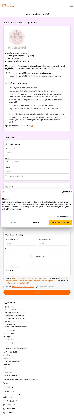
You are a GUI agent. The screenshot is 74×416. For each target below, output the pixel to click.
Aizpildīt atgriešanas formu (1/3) (37, 14)
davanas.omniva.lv (10, 395)
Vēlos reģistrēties (14, 176)
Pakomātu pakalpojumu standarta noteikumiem (30, 278)
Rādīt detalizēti (62, 216)
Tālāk (37, 292)
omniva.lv (7, 387)
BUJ (4, 368)
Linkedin (10, 413)
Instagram (11, 409)
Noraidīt (13, 222)
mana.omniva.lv (9, 391)
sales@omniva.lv (15, 361)
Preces (7, 249)
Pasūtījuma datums (44, 240)
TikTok (9, 405)
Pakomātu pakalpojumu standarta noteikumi (20, 380)
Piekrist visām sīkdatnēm (60, 222)
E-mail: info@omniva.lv (12, 343)
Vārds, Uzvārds (10, 149)
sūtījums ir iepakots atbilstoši (17, 283)
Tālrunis (8, 158)
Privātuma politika (10, 376)
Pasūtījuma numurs (11, 240)
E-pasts (7, 168)
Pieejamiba (7, 372)
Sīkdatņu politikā (14, 209)
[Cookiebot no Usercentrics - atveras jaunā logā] (63, 192)
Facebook (10, 401)
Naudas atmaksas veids (12, 267)
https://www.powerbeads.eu (23, 287)
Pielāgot (36, 222)
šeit (52, 68)
